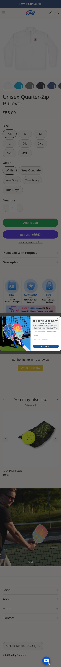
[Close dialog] (58, 318)
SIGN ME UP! (45, 346)
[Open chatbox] (46, 660)
